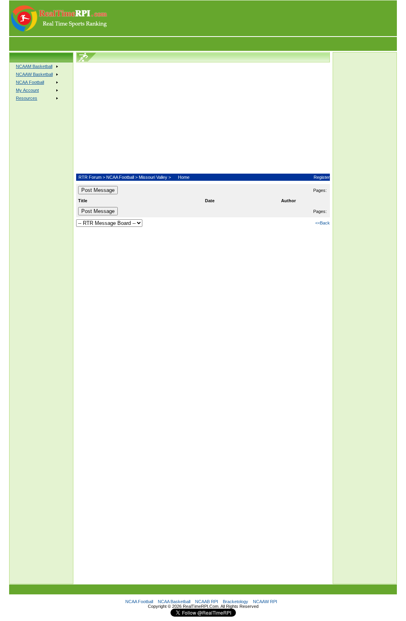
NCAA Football (120, 177)
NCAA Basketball (174, 601)
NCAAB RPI (206, 601)
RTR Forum (90, 177)
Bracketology (235, 601)
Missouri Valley (153, 177)
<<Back (322, 223)
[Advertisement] (252, 18)
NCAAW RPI (265, 601)
